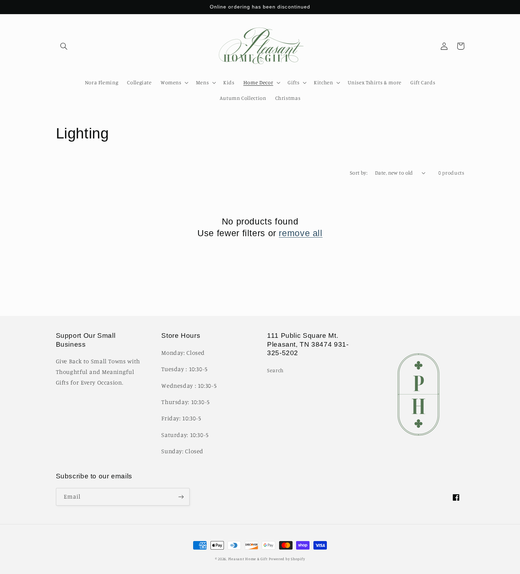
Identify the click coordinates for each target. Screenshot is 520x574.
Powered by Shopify (287, 559)
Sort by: (359, 173)
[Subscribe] (181, 496)
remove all (300, 233)
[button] (64, 46)
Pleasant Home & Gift (248, 559)
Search (275, 370)
